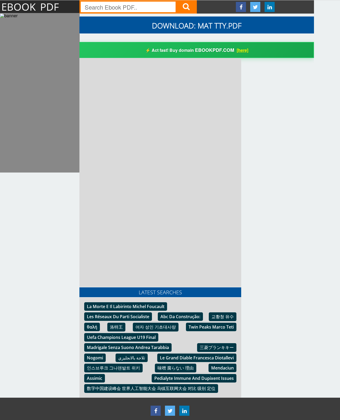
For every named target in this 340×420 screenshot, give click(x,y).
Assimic (94, 378)
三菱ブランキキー (217, 347)
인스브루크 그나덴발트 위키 (113, 368)
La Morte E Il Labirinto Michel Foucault (125, 306)
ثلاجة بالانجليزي (131, 358)
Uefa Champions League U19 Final (121, 337)
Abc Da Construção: (180, 317)
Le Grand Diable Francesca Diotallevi (197, 358)
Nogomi (95, 358)
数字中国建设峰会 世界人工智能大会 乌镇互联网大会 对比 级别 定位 (151, 388)
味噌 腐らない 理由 (176, 368)
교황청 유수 (222, 317)
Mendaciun (222, 368)
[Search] (186, 7)
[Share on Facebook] (241, 7)
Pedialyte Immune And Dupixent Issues (194, 378)
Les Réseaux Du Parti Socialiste (118, 317)
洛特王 (116, 327)
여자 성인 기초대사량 (155, 327)
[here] (242, 50)
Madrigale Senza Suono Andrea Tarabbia (128, 347)
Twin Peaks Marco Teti (211, 327)
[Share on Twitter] (255, 7)
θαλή (92, 327)
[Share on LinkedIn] (270, 7)
